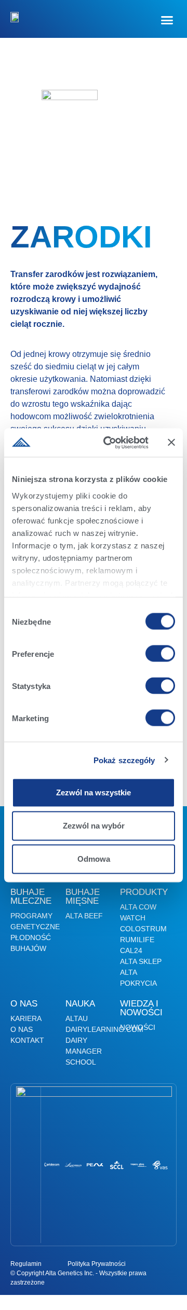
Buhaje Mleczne (30, 896)
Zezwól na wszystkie (93, 792)
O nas (23, 1004)
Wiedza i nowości (141, 1008)
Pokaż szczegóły (124, 759)
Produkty (144, 892)
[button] (167, 20)
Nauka (80, 1004)
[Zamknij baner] (171, 442)
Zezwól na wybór (94, 825)
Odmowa (93, 858)
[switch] (160, 653)
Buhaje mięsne (82, 896)
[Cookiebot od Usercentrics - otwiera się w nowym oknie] (110, 442)
